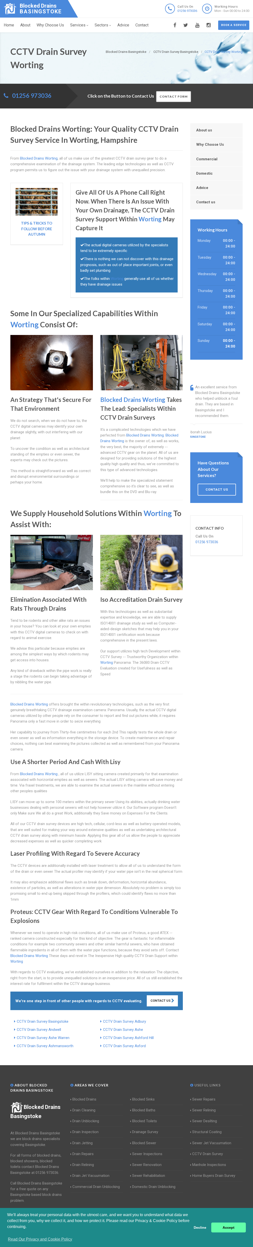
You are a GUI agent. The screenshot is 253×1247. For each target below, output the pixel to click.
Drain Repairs (83, 1154)
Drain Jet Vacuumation (90, 1175)
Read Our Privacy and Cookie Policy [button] (40, 1239)
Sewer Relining (204, 1110)
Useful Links (207, 1085)
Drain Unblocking (85, 1121)
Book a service (233, 25)
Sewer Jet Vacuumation (211, 1143)
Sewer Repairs (203, 1099)
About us (204, 130)
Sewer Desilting (204, 1121)
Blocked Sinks (143, 1099)
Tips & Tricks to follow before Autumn (36, 228)
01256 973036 (187, 11)
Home (9, 25)
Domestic (204, 173)
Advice (123, 25)
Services (77, 25)
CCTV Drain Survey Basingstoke (42, 1021)
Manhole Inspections (209, 1165)
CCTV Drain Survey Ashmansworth (45, 1046)
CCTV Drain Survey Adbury (124, 1021)
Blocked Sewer (144, 1143)
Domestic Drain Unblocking (153, 1187)
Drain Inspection (85, 1132)
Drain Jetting (82, 1143)
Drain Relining (83, 1165)
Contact (141, 25)
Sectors (101, 25)
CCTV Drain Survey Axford (124, 1046)
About (25, 25)
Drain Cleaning (83, 1110)
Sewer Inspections (147, 1154)
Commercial (206, 159)
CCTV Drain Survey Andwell (39, 1029)
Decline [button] (200, 1227)
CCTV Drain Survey (207, 1154)
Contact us (205, 202)
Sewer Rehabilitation (148, 1175)
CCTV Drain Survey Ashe (123, 1029)
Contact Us (160, 1000)
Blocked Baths (143, 1110)
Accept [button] (228, 1227)
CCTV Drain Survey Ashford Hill (128, 1038)
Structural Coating (207, 1132)
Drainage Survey (145, 1132)
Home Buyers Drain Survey (213, 1175)
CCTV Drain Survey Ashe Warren (43, 1038)
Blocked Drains (84, 1099)
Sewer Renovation (147, 1165)
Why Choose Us (50, 25)
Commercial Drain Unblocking (96, 1187)
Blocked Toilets (144, 1121)
